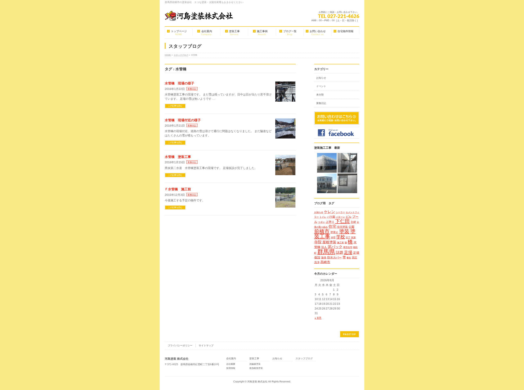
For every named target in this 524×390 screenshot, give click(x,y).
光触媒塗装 (255, 364)
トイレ (323, 217)
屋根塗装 (329, 242)
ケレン (329, 212)
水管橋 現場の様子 (179, 83)
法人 (324, 247)
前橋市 (322, 231)
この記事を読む (175, 106)
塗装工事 (254, 358)
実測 (353, 237)
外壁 (333, 237)
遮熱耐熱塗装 (256, 368)
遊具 (323, 257)
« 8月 (318, 318)
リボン (321, 222)
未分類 (320, 94)
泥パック (335, 247)
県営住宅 (347, 247)
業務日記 (191, 89)
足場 (348, 252)
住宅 (332, 226)
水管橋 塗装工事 (178, 157)
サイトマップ (206, 345)
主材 (353, 221)
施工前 (340, 242)
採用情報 (230, 368)
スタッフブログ (304, 358)
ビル (348, 216)
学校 (340, 236)
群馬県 (326, 251)
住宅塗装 (342, 226)
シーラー (340, 212)
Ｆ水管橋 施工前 (178, 189)
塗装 (344, 231)
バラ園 (331, 216)
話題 (339, 252)
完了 (348, 237)
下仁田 (342, 221)
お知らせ (321, 77)
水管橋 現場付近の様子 (183, 120)
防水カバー (334, 257)
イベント (321, 86)
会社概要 (230, 364)
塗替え (334, 232)
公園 (351, 226)
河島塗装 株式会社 (257, 381)
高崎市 (325, 262)
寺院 (318, 242)
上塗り (330, 221)
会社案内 (231, 358)
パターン (340, 217)
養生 (349, 257)
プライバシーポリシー (180, 345)
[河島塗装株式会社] (199, 16)
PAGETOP (349, 334)
